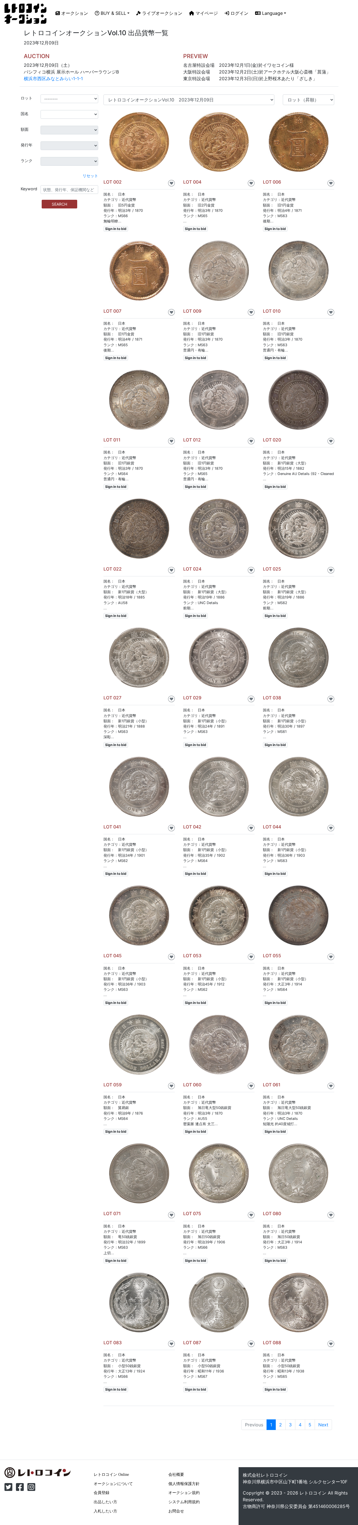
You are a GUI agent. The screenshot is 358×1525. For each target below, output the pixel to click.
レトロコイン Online (111, 1474)
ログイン (238, 13)
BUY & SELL (112, 13)
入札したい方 (105, 1511)
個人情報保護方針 (184, 1483)
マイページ (206, 13)
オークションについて (113, 1483)
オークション (74, 13)
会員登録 (101, 1492)
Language (272, 13)
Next (323, 1424)
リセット (90, 175)
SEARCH (59, 204)
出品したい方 (105, 1502)
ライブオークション (161, 13)
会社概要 (176, 1474)
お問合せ (176, 1511)
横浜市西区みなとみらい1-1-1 (53, 78)
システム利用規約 (184, 1502)
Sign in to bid (115, 229)
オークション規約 (184, 1492)
